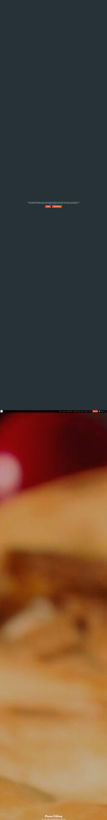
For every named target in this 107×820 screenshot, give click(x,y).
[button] (103, 411)
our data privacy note (53, 204)
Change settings (56, 206)
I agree (48, 206)
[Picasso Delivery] (7, 411)
